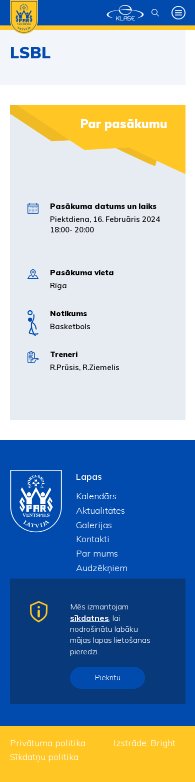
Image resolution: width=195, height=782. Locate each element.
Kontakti (93, 539)
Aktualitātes (100, 510)
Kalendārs (96, 496)
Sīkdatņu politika (44, 757)
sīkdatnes (89, 618)
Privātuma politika (48, 743)
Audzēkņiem (102, 568)
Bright (163, 743)
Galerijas (94, 525)
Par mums (97, 553)
